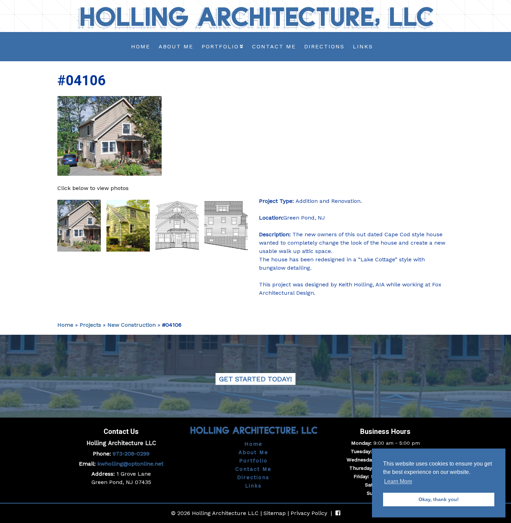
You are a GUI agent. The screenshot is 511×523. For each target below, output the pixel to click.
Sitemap (274, 513)
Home (140, 46)
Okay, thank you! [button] (439, 499)
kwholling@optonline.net (130, 463)
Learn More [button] (398, 481)
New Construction (131, 325)
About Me (176, 46)
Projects (90, 325)
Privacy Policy (309, 513)
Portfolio (220, 46)
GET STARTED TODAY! (255, 379)
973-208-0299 (131, 453)
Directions (324, 46)
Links (363, 46)
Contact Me (274, 46)
